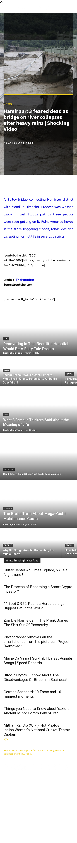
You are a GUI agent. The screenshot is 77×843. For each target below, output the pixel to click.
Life (6, 415)
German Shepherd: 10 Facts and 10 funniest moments (32, 694)
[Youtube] (10, 831)
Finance (8, 509)
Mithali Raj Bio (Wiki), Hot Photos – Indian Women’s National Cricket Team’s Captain (37, 730)
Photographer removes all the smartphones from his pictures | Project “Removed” (36, 641)
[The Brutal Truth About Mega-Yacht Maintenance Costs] (38, 504)
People (69, 374)
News (8, 103)
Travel (69, 545)
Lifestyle (8, 469)
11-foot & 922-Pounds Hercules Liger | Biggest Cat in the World (36, 605)
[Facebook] (10, 825)
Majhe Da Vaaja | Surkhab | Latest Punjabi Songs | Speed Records (38, 660)
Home (7, 750)
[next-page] (7, 739)
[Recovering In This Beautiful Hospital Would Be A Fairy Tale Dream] (38, 332)
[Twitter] (46, 825)
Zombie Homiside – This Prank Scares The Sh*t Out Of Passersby (36, 622)
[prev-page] (5, 739)
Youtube (18, 830)
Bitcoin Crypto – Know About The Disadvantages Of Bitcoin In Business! (35, 677)
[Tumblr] (30, 825)
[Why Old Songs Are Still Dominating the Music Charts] (31, 543)
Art (6, 339)
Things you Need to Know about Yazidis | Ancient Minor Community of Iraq (37, 710)
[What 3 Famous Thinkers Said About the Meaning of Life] (38, 409)
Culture (8, 545)
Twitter (54, 825)
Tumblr (37, 825)
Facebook (18, 825)
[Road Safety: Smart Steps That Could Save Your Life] (38, 457)
